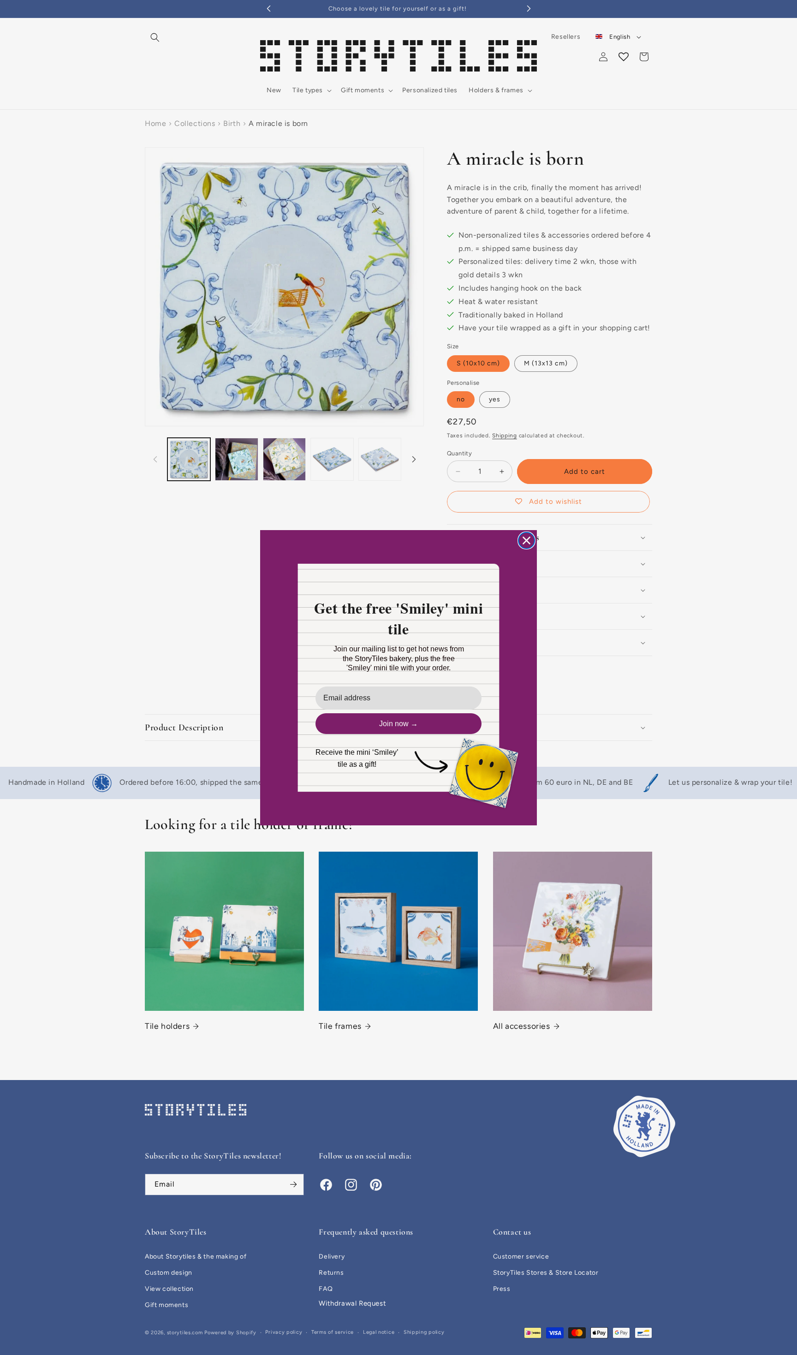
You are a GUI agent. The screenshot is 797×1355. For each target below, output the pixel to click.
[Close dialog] (526, 540)
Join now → (398, 724)
